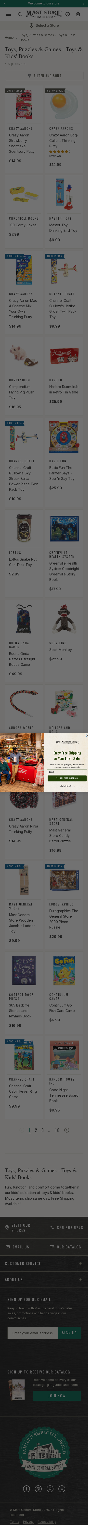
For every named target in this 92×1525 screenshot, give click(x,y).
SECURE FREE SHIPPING (67, 778)
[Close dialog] (87, 735)
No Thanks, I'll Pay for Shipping (67, 786)
